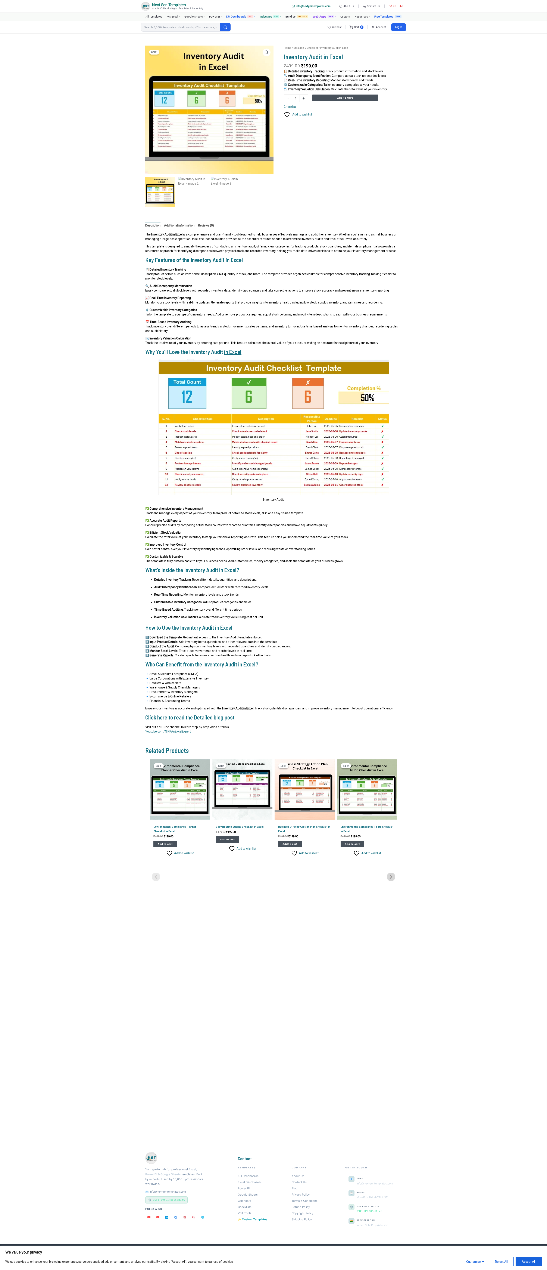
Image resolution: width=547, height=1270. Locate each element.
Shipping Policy (302, 1219)
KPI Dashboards (240, 16)
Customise (473, 1261)
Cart (358, 27)
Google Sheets (194, 16)
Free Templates (383, 16)
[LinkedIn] (167, 1217)
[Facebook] (175, 1217)
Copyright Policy (302, 1213)
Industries (270, 16)
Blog (294, 1188)
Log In (398, 27)
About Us (348, 6)
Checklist (312, 47)
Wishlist (337, 27)
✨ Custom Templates (252, 1219)
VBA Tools (244, 1213)
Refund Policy (301, 1207)
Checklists (244, 1207)
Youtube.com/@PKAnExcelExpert (168, 731)
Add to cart (345, 97)
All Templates (154, 16)
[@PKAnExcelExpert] (149, 1217)
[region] (273, 1258)
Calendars (244, 1200)
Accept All (528, 1261)
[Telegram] (202, 1217)
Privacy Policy (301, 1194)
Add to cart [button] (165, 844)
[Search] (225, 27)
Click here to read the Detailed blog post (190, 717)
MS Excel (173, 16)
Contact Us (373, 6)
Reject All (501, 1261)
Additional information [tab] (179, 225)
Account (381, 27)
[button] (267, 52)
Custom (345, 16)
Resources (362, 16)
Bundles (296, 16)
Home (287, 47)
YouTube (398, 6)
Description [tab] (152, 225)
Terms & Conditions (305, 1200)
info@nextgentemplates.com (313, 6)
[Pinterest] (193, 1217)
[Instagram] (184, 1217)
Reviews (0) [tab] (206, 225)
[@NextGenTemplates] (158, 1217)
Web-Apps (324, 16)
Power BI (215, 16)
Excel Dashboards (250, 1182)
